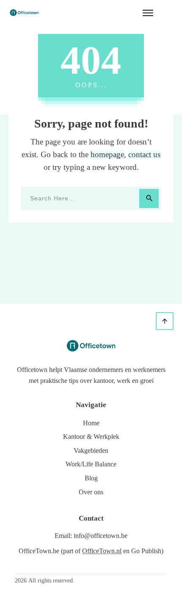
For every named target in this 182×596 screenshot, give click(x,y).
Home (91, 423)
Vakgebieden (91, 450)
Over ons (91, 492)
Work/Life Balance (91, 464)
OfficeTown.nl (101, 550)
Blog (91, 478)
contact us (144, 154)
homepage (107, 154)
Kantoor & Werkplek (91, 436)
